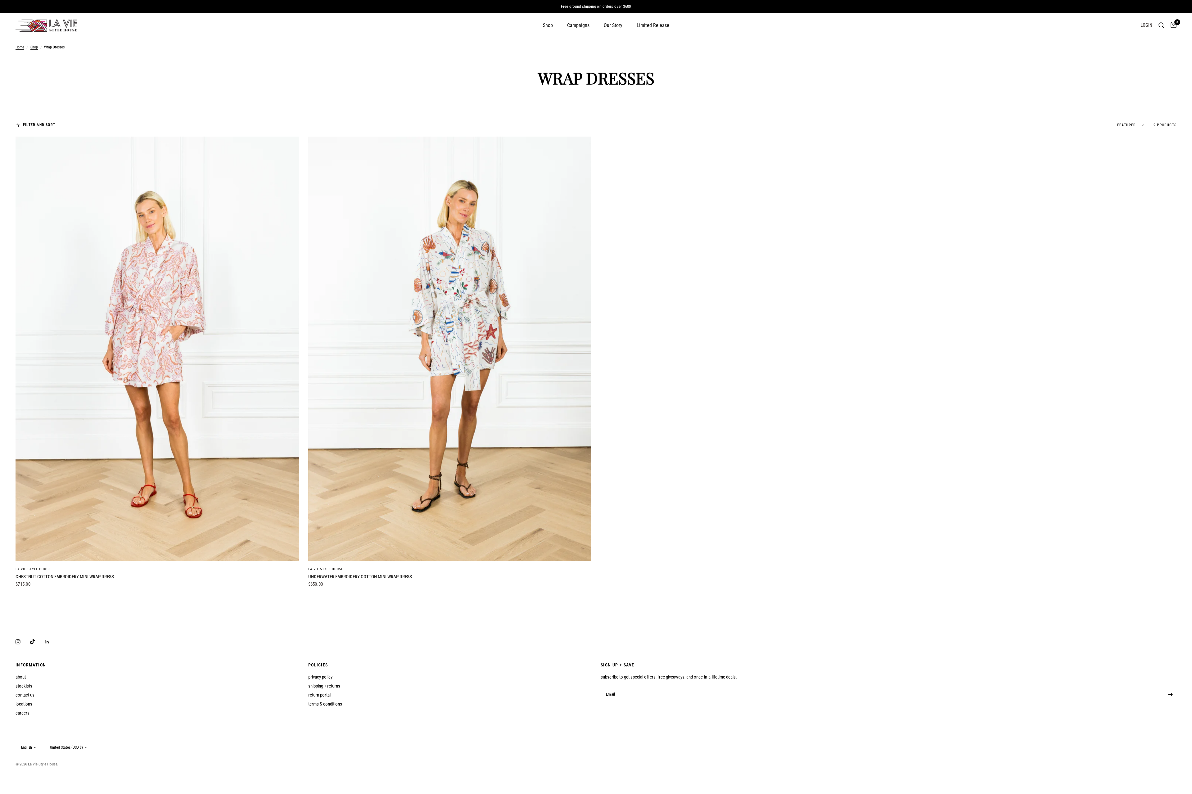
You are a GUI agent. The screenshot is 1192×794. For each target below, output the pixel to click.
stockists (24, 686)
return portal (319, 695)
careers (22, 713)
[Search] (1161, 25)
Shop (34, 47)
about (21, 677)
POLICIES (318, 665)
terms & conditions (325, 704)
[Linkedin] (51, 642)
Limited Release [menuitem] (653, 25)
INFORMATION (31, 665)
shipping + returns (324, 686)
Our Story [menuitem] (613, 25)
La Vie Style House (33, 569)
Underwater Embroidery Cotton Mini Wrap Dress (360, 577)
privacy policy (320, 677)
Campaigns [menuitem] (578, 25)
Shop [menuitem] (548, 25)
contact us (25, 695)
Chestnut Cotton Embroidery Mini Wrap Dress (65, 577)
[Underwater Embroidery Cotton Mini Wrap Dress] (450, 349)
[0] (1171, 25)
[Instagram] (22, 642)
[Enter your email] (1170, 694)
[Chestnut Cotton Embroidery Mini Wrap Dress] (157, 349)
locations (24, 704)
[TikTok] (37, 641)
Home (20, 47)
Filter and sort (39, 125)
